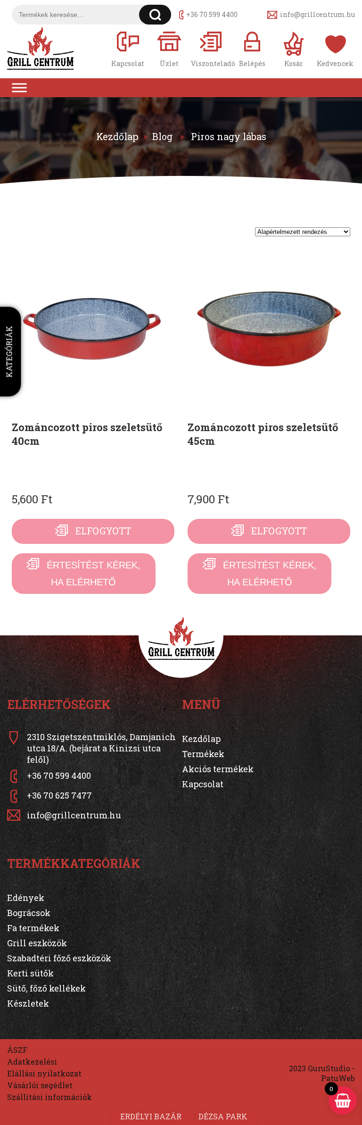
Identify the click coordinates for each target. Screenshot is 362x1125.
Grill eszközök (37, 943)
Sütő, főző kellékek (46, 988)
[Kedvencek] (335, 48)
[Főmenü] (19, 87)
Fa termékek (33, 927)
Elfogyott (103, 531)
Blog (162, 136)
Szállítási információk (49, 1097)
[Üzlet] (169, 48)
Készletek (28, 1003)
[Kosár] (293, 48)
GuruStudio (329, 1068)
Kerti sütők (30, 973)
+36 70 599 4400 (212, 14)
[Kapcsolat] (128, 48)
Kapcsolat (202, 784)
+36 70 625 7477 (59, 795)
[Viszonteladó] (210, 48)
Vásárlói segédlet (40, 1085)
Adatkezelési (32, 1062)
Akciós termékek (218, 769)
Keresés (155, 14)
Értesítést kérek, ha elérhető (93, 573)
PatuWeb (338, 1078)
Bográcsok (28, 912)
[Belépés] (252, 48)
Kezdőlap (117, 136)
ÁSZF (17, 1050)
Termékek (203, 753)
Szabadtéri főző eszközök (59, 958)
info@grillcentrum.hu (317, 14)
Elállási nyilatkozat (44, 1073)
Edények (25, 897)
